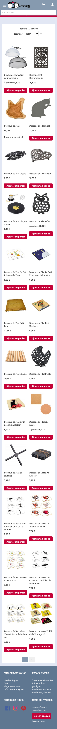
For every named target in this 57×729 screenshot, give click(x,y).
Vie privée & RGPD (12, 686)
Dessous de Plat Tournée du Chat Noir (15, 423)
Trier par (18, 33)
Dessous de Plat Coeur (40, 173)
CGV (6, 683)
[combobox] (28, 12)
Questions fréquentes (42, 680)
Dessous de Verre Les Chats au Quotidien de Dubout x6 (40, 580)
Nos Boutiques (11, 680)
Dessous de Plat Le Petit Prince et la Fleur (15, 274)
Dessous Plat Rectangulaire (36, 76)
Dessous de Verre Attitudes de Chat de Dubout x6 (15, 526)
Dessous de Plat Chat (39, 125)
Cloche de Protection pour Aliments (14, 76)
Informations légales (14, 689)
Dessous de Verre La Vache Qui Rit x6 (39, 525)
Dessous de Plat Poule (40, 373)
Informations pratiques (38, 685)
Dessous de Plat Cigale (15, 173)
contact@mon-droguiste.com (39, 709)
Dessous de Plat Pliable (15, 373)
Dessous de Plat (11, 125)
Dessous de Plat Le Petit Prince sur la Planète (40, 274)
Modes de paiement (41, 692)
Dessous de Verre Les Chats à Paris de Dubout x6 (16, 634)
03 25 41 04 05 (43, 716)
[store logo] (19, 4)
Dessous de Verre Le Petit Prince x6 (15, 579)
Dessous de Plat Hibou (40, 221)
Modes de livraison (41, 689)
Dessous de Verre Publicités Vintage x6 (40, 633)
